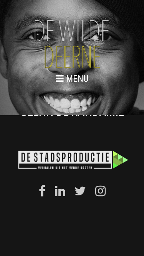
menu (76, 78)
